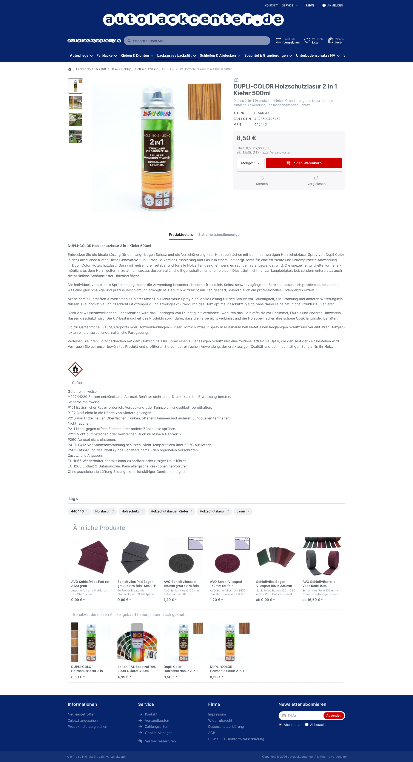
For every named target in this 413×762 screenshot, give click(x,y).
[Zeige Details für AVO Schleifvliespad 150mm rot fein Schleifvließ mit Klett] (230, 557)
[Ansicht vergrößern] (157, 148)
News (310, 5)
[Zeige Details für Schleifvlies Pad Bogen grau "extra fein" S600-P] (137, 557)
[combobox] (197, 40)
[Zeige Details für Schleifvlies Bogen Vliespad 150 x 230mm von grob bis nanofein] (276, 557)
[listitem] (157, 148)
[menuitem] (81, 56)
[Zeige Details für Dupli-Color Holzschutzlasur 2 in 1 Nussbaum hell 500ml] (183, 642)
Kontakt (271, 5)
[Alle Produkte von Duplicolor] (236, 80)
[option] (75, 85)
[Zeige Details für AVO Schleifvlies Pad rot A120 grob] (91, 557)
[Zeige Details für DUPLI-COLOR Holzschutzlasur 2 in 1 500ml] (91, 642)
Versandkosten (280, 152)
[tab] (181, 234)
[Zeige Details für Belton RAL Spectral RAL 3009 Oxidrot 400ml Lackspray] (137, 642)
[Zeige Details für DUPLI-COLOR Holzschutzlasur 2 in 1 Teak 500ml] (230, 642)
